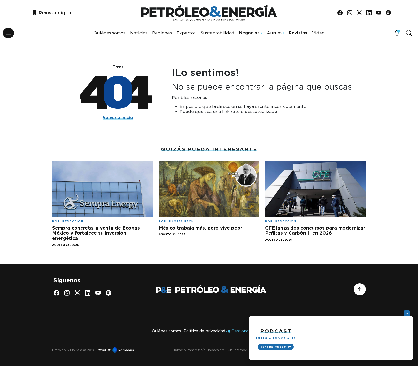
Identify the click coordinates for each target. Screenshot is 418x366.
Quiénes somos (109, 32)
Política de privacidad (204, 331)
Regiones (162, 32)
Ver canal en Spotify (276, 346)
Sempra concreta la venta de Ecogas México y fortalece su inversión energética (96, 233)
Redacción (72, 221)
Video (318, 32)
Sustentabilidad (217, 32)
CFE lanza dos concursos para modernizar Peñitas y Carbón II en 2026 (315, 230)
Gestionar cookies (248, 331)
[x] (361, 13)
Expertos (186, 32)
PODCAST (275, 331)
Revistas (298, 32)
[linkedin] (370, 13)
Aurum (274, 32)
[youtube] (380, 13)
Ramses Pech (181, 221)
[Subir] (360, 289)
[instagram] (351, 13)
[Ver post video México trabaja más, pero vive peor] (209, 188)
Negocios (249, 32)
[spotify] (390, 13)
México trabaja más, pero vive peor (200, 228)
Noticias (138, 32)
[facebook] (341, 13)
